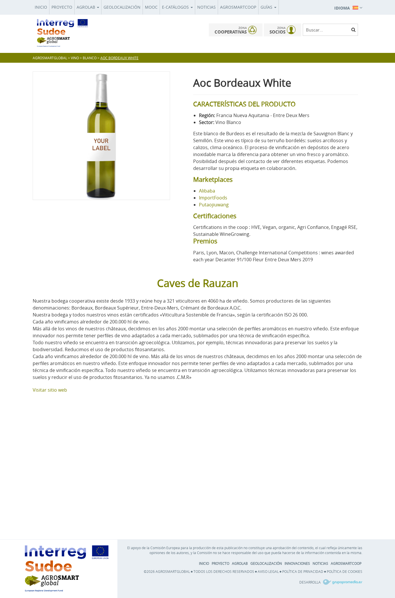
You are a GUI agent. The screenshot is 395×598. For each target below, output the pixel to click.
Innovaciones (297, 563)
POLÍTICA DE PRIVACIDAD (302, 571)
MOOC (151, 7)
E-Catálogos (176, 7)
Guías (267, 7)
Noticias (206, 7)
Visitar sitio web (50, 390)
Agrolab (86, 7)
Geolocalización (122, 7)
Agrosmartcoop (238, 7)
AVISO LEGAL (268, 571)
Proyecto (61, 7)
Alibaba (207, 191)
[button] (348, 7)
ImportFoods (213, 198)
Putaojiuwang (214, 204)
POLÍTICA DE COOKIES (344, 571)
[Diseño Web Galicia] (342, 582)
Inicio (41, 7)
